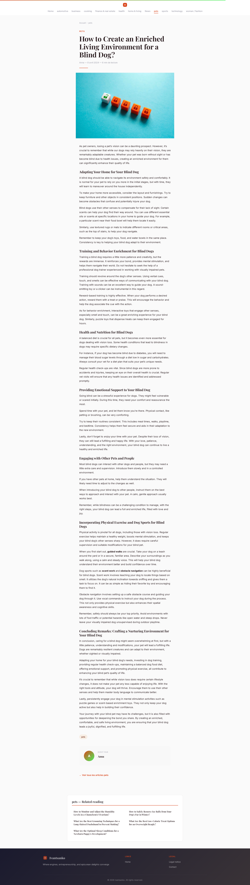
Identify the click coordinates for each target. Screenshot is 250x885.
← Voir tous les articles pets (93, 775)
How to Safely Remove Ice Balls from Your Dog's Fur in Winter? (150, 813)
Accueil (82, 23)
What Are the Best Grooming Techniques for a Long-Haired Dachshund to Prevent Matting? (97, 823)
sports (165, 11)
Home (51, 11)
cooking (88, 11)
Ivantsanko (57, 858)
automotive (62, 11)
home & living (134, 11)
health (122, 11)
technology (177, 11)
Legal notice (175, 862)
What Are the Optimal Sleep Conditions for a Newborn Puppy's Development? (96, 832)
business (76, 11)
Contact (173, 867)
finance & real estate (105, 11)
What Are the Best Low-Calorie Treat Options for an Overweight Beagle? (152, 823)
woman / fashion (194, 11)
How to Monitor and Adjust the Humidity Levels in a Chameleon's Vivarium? (94, 813)
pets (156, 11)
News (147, 11)
